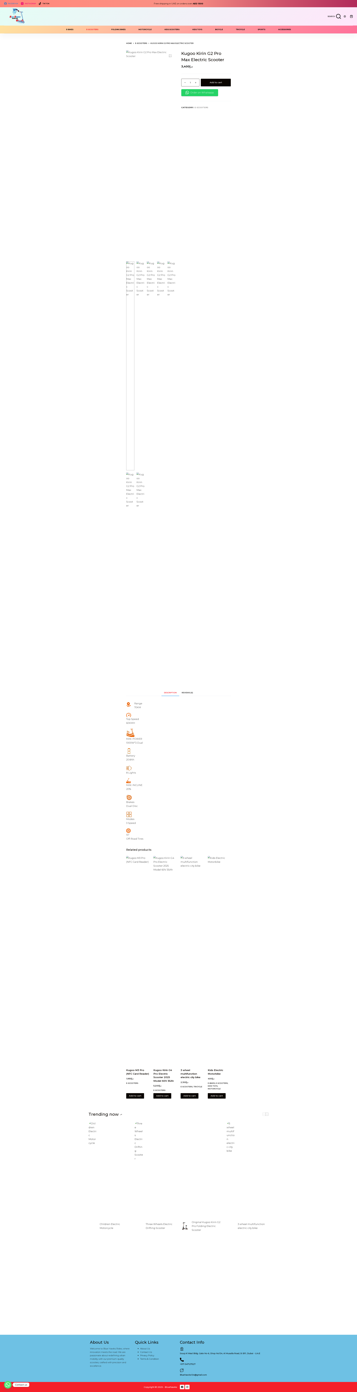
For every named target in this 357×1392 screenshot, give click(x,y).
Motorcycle (145, 29)
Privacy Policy (147, 1355)
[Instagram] (187, 1387)
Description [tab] (170, 693)
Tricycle (240, 29)
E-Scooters (92, 29)
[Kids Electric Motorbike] (219, 960)
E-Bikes (69, 29)
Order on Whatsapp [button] (202, 92)
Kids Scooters (172, 29)
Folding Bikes (118, 29)
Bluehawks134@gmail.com (193, 1375)
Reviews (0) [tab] (187, 693)
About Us (145, 1348)
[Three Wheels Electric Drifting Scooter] (139, 1226)
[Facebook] (182, 1387)
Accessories (284, 29)
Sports (261, 29)
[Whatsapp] (8, 1385)
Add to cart (216, 82)
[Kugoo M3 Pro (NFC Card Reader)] (137, 960)
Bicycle (219, 29)
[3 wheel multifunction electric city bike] (192, 960)
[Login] (345, 16)
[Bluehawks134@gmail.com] (182, 1370)
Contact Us (146, 1352)
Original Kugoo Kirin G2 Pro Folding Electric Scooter (206, 1226)
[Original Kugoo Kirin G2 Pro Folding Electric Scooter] (185, 1226)
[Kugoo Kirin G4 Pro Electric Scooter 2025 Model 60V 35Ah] (164, 960)
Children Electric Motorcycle (110, 1226)
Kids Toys (197, 29)
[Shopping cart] (351, 16)
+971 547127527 (188, 1364)
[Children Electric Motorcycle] (93, 1226)
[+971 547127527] (182, 1360)
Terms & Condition (149, 1359)
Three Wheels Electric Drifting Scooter (159, 1226)
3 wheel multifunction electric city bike (190, 1074)
